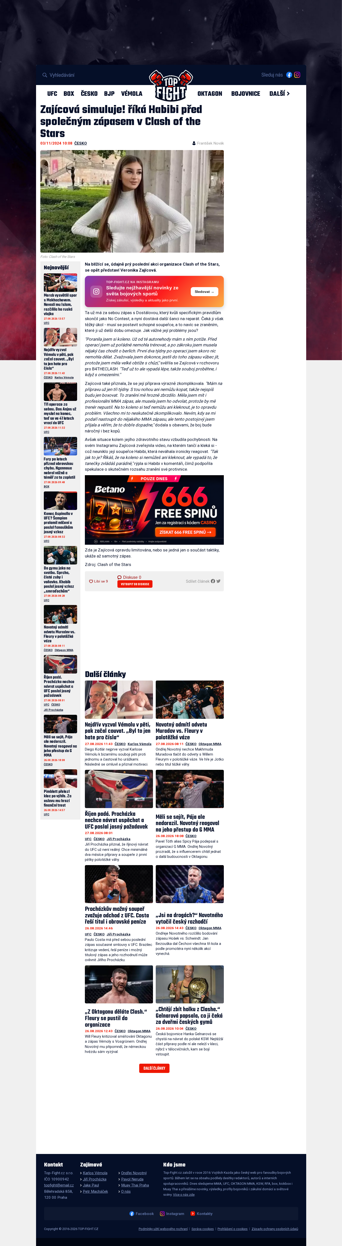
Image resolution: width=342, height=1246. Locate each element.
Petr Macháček (95, 1191)
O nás (126, 1191)
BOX (69, 93)
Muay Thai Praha (135, 1185)
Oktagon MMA (210, 744)
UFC (52, 93)
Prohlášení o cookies (233, 1229)
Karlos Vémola (139, 744)
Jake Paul (91, 1185)
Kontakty (204, 1213)
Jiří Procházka (118, 839)
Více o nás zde (184, 1194)
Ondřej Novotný (134, 1173)
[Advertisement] (154, 631)
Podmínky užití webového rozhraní (163, 1229)
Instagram (175, 1213)
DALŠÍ (277, 93)
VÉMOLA (131, 93)
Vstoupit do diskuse (135, 584)
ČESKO (89, 93)
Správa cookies (203, 1229)
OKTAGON (210, 93)
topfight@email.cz (59, 1185)
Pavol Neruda (132, 1179)
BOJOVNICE (245, 93)
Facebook (144, 1213)
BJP (109, 93)
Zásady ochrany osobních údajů (275, 1229)
